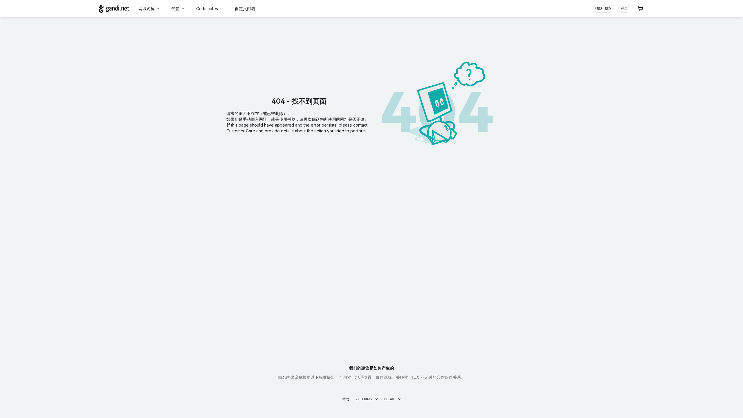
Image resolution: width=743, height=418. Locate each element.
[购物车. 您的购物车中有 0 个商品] (640, 8)
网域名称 (146, 8)
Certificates (207, 8)
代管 (175, 8)
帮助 (345, 399)
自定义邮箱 (245, 8)
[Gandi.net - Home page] (114, 8)
